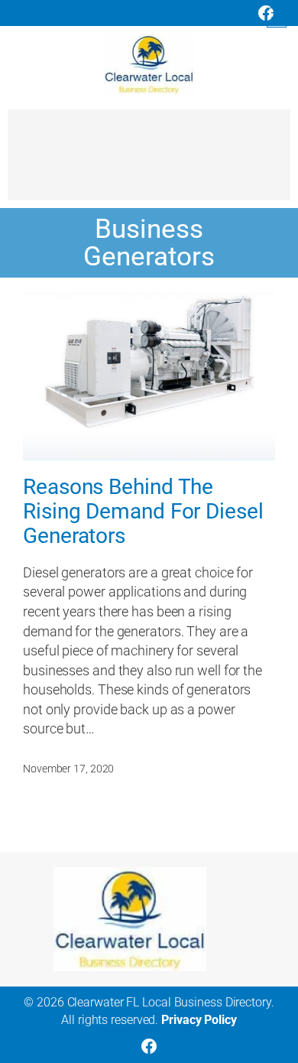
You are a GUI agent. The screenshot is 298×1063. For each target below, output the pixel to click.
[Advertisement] (149, 162)
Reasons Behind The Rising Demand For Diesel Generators (143, 511)
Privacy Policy (199, 1020)
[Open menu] (277, 18)
